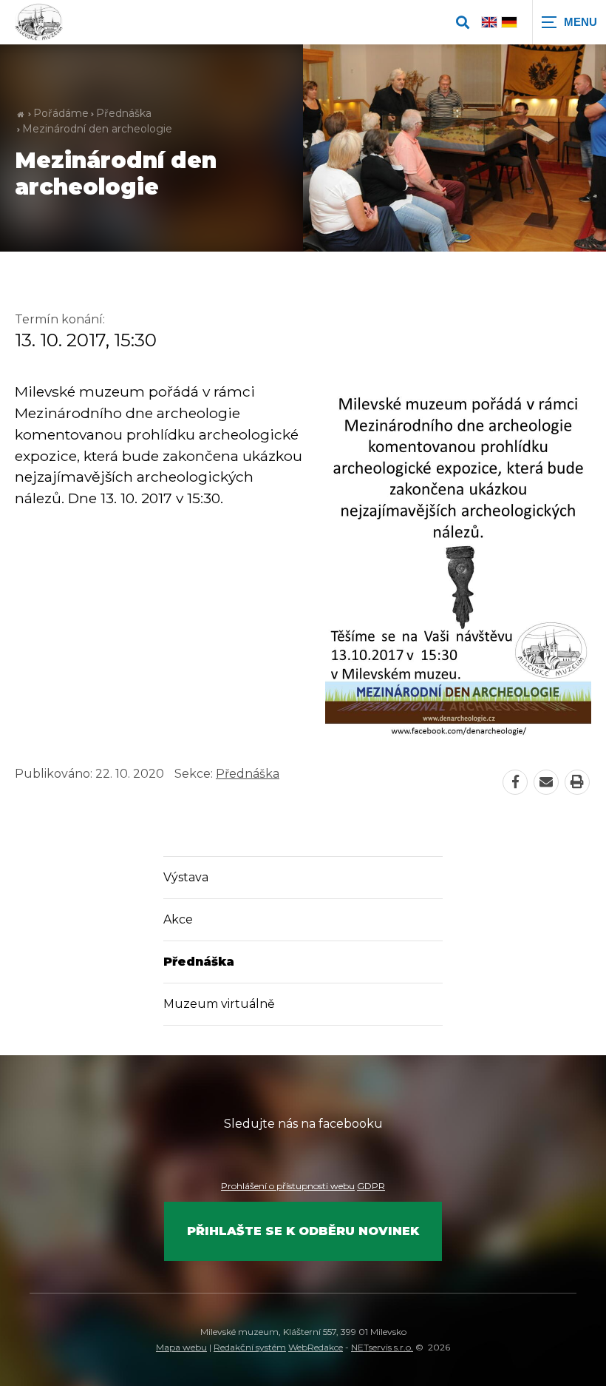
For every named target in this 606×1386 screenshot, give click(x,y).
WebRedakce (315, 1347)
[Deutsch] (509, 21)
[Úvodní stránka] (39, 22)
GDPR (371, 1185)
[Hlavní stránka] (20, 113)
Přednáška (124, 113)
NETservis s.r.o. (382, 1347)
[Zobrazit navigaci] (569, 22)
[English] (489, 21)
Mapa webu (181, 1347)
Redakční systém (250, 1347)
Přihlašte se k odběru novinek (303, 1231)
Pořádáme (61, 113)
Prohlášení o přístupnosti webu (288, 1185)
